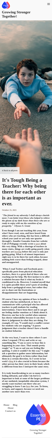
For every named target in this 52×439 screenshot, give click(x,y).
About (10, 408)
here (28, 386)
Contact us (10, 411)
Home (6, 405)
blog (11, 361)
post (38, 243)
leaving (18, 251)
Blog (15, 405)
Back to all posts (11, 170)
